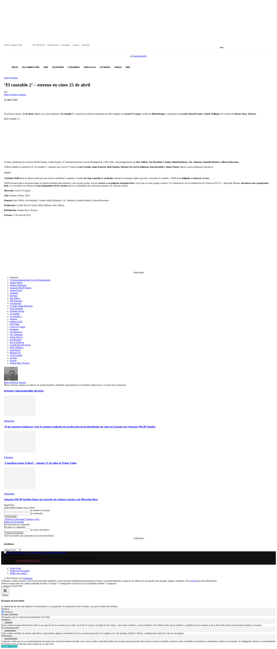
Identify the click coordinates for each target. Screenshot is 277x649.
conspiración (15, 303)
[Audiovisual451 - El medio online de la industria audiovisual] (138, 57)
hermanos (14, 329)
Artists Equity (16, 290)
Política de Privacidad (14, 522)
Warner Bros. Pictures (20, 363)
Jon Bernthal (15, 339)
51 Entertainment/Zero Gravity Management (30, 280)
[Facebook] (220, 43)
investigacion (16, 332)
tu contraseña (37, 513)
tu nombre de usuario (40, 510)
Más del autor (36, 391)
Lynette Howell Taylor (20, 345)
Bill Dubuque (16, 301)
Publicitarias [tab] (6, 636)
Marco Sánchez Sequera (15, 94)
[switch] (3, 622)
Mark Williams (16, 347)
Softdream (27, 578)
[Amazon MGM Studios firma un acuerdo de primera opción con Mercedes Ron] (19, 491)
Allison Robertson (18, 285)
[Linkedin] (227, 43)
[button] (269, 67)
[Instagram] (224, 43)
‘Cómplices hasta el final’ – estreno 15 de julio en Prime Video (40, 463)
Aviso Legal (15, 568)
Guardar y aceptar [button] (9, 646)
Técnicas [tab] (5, 609)
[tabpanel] (138, 617)
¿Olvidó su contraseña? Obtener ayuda (21, 519)
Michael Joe (15, 352)
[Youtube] (234, 43)
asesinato (14, 293)
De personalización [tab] (10, 628)
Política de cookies (18, 573)
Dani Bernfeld (16, 308)
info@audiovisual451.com (28, 560)
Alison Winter (16, 282)
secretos (13, 358)
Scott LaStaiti (16, 355)
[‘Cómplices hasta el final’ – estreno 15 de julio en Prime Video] (19, 454)
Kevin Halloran (17, 342)
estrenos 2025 (16, 321)
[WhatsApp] (29, 104)
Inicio (6, 78)
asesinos (13, 295)
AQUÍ (193, 581)
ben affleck (15, 298)
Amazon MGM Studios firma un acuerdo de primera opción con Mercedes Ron (51, 499)
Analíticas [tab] (5, 619)
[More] (71, 104)
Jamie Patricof (16, 337)
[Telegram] (60, 104)
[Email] (50, 104)
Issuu (221, 47)
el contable (15, 314)
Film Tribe (14, 324)
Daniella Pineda (17, 311)
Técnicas (9, 612)
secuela (13, 360)
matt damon (15, 350)
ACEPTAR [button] (17, 586)
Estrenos (14, 78)
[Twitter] (230, 43)
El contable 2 (16, 316)
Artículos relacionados (16, 391)
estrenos (13, 319)
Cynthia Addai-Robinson (21, 306)
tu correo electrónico (40, 530)
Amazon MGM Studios (20, 288)
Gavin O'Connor (17, 327)
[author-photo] (11, 380)
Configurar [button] (6, 586)
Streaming (9, 421)
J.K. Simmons (16, 334)
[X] (19, 104)
